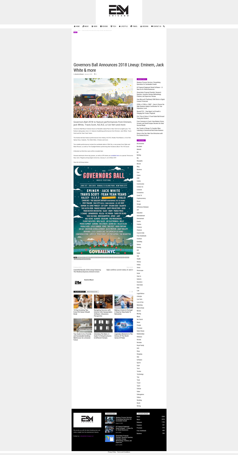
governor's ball (95, 257)
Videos (139, 397)
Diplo (83, 257)
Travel (138, 383)
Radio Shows (140, 331)
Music (138, 316)
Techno (139, 371)
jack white (108, 257)
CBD (138, 178)
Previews (139, 328)
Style (138, 365)
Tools (138, 380)
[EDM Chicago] (119, 12)
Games (139, 244)
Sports (139, 363)
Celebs (139, 181)
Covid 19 (139, 195)
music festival (120, 257)
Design (139, 204)
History (139, 262)
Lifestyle (139, 296)
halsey (102, 257)
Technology (140, 374)
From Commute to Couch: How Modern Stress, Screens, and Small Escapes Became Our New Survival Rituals (150, 123)
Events (139, 221)
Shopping (139, 354)
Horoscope (140, 270)
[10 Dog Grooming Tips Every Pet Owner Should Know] (83, 302)
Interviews (140, 285)
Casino (139, 175)
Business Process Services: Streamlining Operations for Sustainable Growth (148, 83)
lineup (113, 257)
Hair (138, 256)
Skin (138, 357)
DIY (138, 210)
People (139, 325)
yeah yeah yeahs (86, 259)
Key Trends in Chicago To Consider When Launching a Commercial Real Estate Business (150, 129)
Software (139, 360)
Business (139, 169)
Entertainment (141, 216)
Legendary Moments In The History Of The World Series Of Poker (123, 336)
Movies (139, 311)
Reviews (139, 342)
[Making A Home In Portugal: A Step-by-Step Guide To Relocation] (123, 302)
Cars (138, 172)
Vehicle (139, 389)
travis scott (77, 259)
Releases (139, 337)
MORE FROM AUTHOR (92, 291)
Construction (140, 184)
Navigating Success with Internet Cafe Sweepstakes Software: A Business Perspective (103, 313)
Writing (139, 406)
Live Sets (139, 299)
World (138, 403)
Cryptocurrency (141, 198)
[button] (164, 26)
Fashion (139, 224)
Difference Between (143, 207)
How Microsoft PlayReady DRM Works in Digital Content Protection (151, 100)
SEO (138, 348)
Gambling (139, 241)
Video (138, 391)
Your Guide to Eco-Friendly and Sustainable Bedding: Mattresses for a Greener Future (82, 337)
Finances (139, 230)
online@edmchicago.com (87, 436)
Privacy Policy (112, 452)
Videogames (140, 394)
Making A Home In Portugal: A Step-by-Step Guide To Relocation (123, 312)
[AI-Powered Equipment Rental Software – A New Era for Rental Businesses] (109, 429)
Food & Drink (140, 233)
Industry (139, 279)
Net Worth (140, 319)
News (79, 30)
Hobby (139, 265)
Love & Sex (140, 302)
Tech (138, 368)
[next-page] (132, 292)
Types (138, 386)
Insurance (139, 282)
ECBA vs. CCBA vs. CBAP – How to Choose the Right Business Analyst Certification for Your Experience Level (150, 106)
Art (138, 152)
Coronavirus (140, 192)
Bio (138, 158)
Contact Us (140, 187)
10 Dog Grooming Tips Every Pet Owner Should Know (82, 312)
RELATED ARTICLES (79, 291)
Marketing (140, 305)
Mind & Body (140, 308)
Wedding (139, 400)
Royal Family (140, 345)
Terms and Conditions (123, 452)
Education (139, 213)
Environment (140, 218)
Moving (139, 314)
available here (115, 155)
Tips (138, 377)
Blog (138, 167)
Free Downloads (141, 236)
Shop (138, 351)
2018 (79, 257)
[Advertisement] (119, 48)
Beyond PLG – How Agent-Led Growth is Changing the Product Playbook (149, 112)
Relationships (140, 334)
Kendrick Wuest (79, 74)
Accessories (140, 143)
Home (75, 30)
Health (138, 259)
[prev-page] (130, 292)
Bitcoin (139, 164)
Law (138, 290)
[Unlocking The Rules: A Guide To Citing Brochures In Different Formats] (103, 325)
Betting (139, 155)
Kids (138, 288)
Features (139, 227)
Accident (139, 146)
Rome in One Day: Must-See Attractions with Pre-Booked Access (150, 134)
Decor (138, 201)
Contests (139, 190)
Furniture (139, 239)
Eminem (88, 257)
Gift (138, 250)
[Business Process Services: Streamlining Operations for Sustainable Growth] (109, 420)
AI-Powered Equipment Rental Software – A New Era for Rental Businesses (150, 88)
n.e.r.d (127, 257)
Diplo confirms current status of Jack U (120, 270)
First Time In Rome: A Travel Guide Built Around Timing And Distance (150, 117)
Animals (139, 149)
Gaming (139, 247)
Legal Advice (140, 293)
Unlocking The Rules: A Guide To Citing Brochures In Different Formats (102, 336)
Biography (140, 161)
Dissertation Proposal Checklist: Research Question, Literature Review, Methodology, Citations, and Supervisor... (124, 439)
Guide (138, 253)
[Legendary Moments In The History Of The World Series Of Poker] (123, 325)
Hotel (138, 273)
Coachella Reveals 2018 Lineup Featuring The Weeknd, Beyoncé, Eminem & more (87, 271)
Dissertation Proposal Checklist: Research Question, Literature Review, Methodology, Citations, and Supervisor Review (149, 94)
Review (139, 340)
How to (139, 276)
